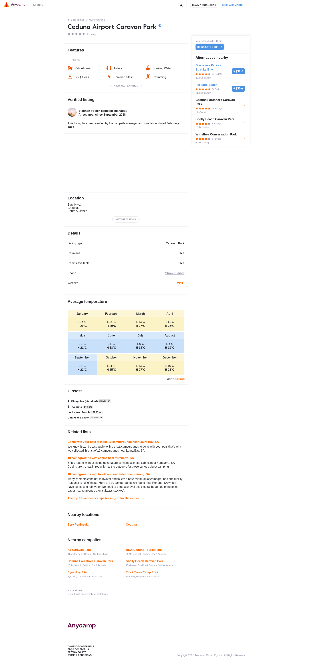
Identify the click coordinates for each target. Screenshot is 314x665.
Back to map (77, 20)
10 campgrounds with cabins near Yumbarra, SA (101, 458)
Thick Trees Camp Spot (142, 572)
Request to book (208, 47)
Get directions (126, 219)
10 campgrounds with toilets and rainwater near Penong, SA (109, 474)
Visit (180, 283)
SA (86, 20)
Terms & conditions (80, 655)
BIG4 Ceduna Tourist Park (144, 549)
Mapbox (74, 594)
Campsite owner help (81, 646)
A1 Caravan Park (79, 549)
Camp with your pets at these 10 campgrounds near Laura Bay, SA (113, 441)
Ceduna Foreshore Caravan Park (90, 561)
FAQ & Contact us (78, 649)
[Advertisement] (126, 162)
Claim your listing (204, 5)
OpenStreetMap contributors (94, 594)
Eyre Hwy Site (77, 572)
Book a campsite (232, 5)
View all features (126, 86)
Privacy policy (77, 652)
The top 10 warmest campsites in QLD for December (103, 498)
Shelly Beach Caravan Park (145, 561)
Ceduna (131, 524)
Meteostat (179, 379)
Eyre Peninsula (97, 20)
